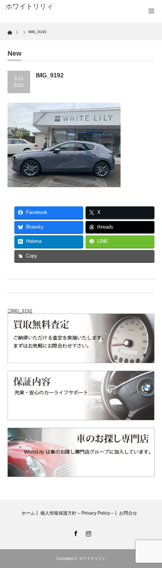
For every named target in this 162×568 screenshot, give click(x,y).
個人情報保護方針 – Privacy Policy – (77, 513)
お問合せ (128, 513)
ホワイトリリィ (29, 6)
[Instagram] (87, 532)
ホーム (28, 513)
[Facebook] (74, 532)
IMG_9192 (21, 311)
